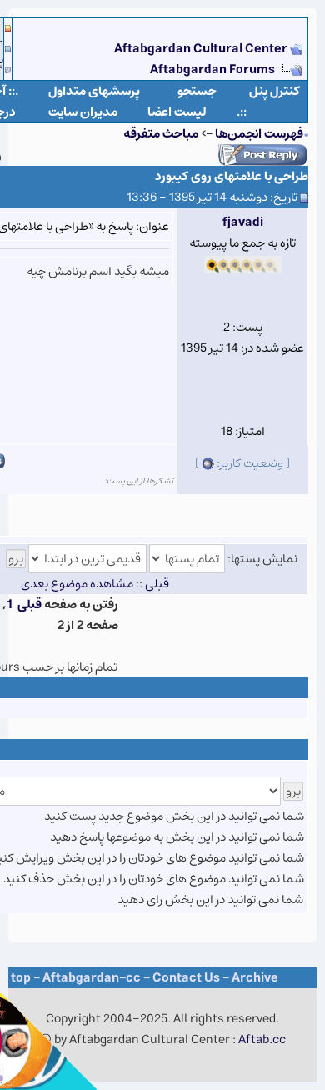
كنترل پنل (274, 91)
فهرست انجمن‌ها (259, 133)
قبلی (30, 604)
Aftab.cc (262, 1039)
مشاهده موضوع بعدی (77, 583)
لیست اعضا (177, 112)
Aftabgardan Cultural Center (202, 49)
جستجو (197, 91)
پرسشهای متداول (94, 91)
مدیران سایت (83, 112)
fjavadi (242, 222)
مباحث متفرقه (160, 133)
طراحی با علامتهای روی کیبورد (231, 176)
